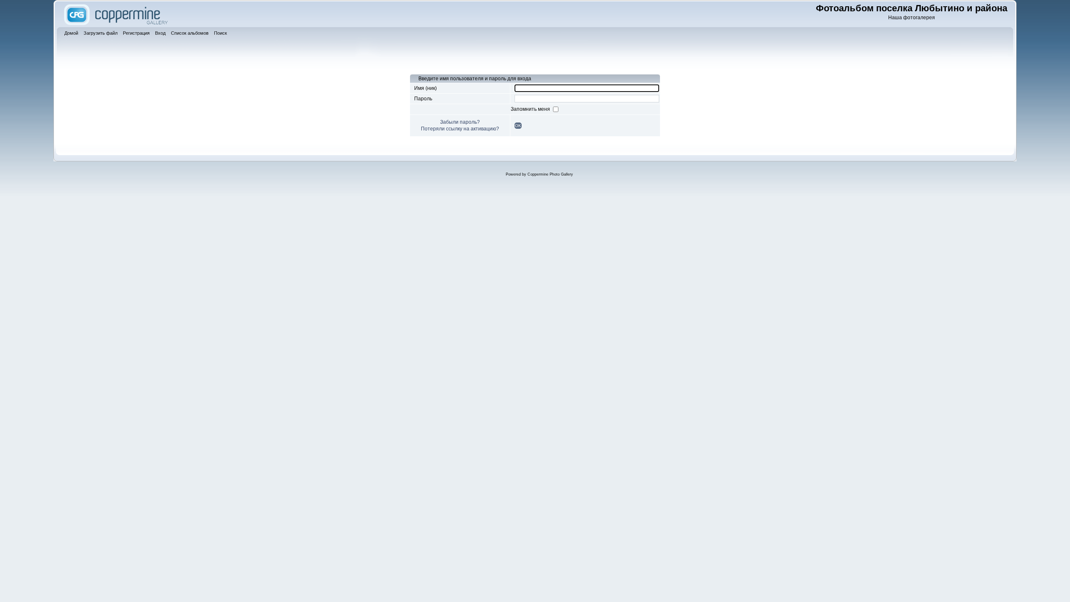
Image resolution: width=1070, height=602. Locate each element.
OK (518, 125)
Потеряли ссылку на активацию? (460, 129)
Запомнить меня (531, 109)
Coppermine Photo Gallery (550, 174)
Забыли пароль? (460, 122)
